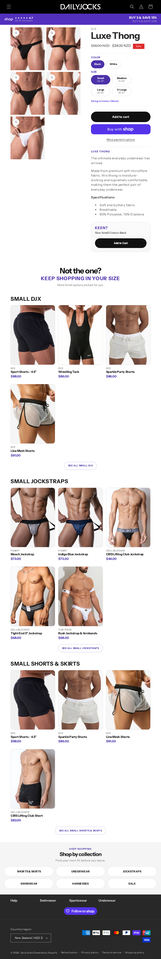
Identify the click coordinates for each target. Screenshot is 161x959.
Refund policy (69, 952)
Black (97, 64)
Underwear (80, 871)
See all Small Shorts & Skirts (80, 830)
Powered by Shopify (45, 952)
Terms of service (111, 952)
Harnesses (80, 883)
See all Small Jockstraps (80, 648)
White (113, 64)
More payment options (121, 139)
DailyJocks (27, 952)
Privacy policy (89, 952)
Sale (132, 883)
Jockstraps (132, 871)
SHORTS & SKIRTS (29, 871)
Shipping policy (134, 952)
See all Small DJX (80, 465)
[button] (8, 6)
